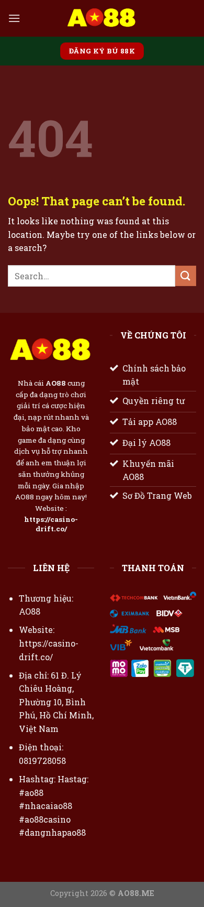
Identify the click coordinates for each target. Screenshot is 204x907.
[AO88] (102, 18)
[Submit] (185, 276)
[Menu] (14, 18)
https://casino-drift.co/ (51, 524)
